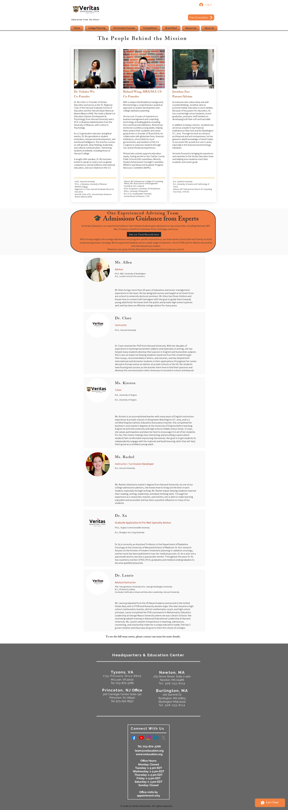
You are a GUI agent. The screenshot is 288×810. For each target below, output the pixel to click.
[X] (163, 738)
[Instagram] (149, 738)
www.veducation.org (149, 754)
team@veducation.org (149, 750)
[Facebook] (134, 738)
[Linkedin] (156, 738)
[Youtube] (141, 738)
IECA (86, 186)
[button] (97, 28)
